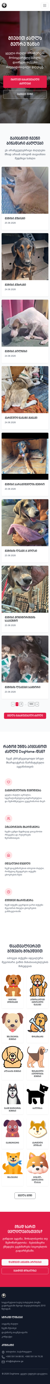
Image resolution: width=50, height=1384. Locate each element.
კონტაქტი (7, 1336)
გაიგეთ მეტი (25, 94)
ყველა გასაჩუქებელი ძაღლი (25, 715)
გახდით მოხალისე (25, 1271)
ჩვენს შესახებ (9, 1328)
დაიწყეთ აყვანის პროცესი (25, 1262)
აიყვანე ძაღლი (10, 1324)
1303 (31, 704)
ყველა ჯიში (25, 1195)
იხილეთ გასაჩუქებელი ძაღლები (25, 81)
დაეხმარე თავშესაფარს (15, 1332)
